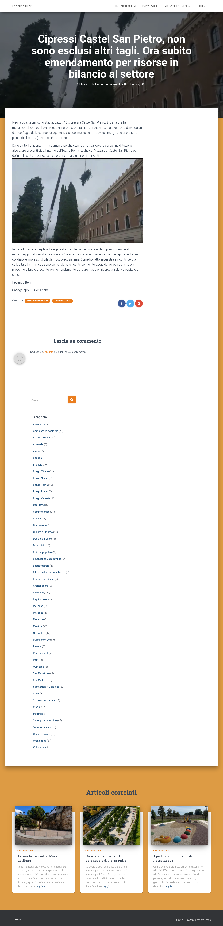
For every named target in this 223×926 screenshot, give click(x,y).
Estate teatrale (41, 565)
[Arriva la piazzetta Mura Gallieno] (43, 825)
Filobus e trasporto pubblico (49, 572)
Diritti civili (39, 545)
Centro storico (62, 301)
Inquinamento (41, 599)
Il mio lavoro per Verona (177, 6)
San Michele (40, 680)
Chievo (37, 518)
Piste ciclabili (40, 653)
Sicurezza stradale (44, 700)
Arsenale (38, 444)
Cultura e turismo (43, 532)
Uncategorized (41, 734)
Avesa (36, 451)
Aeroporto (39, 424)
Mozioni (38, 626)
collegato (48, 352)
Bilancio (38, 464)
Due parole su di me (126, 6)
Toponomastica (42, 727)
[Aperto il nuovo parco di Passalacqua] (179, 825)
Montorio (38, 619)
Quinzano (38, 666)
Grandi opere (40, 585)
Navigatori (39, 633)
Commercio (40, 525)
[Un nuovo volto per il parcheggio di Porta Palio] (111, 825)
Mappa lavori (149, 6)
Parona (37, 646)
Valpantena (39, 747)
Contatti (203, 6)
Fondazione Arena (43, 579)
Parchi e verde (41, 639)
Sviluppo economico (45, 720)
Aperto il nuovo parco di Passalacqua (172, 858)
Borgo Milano (41, 471)
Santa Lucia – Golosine (46, 686)
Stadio (37, 707)
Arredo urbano (41, 437)
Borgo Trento (40, 491)
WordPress (204, 919)
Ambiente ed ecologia (37, 301)
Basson (37, 457)
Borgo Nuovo (40, 478)
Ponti (36, 660)
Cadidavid (39, 505)
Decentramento (42, 538)
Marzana (38, 606)
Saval (36, 693)
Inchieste (38, 592)
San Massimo (41, 673)
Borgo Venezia (41, 498)
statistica (38, 713)
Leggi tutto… (42, 886)
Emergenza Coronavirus (47, 558)
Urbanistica (39, 740)
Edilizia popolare (43, 552)
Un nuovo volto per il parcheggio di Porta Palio (105, 858)
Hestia (179, 919)
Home (18, 919)
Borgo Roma (40, 485)
